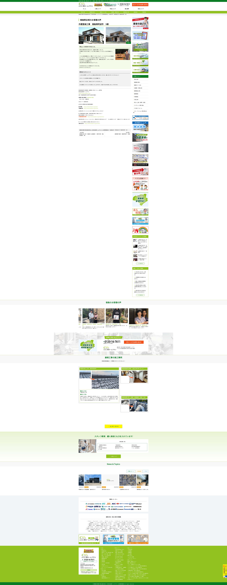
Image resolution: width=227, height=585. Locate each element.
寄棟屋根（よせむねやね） (95, 529)
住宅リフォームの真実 (119, 564)
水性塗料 (91, 522)
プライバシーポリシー (132, 558)
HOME (102, 548)
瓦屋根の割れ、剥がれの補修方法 (134, 570)
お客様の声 (104, 576)
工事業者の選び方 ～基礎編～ (121, 567)
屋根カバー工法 (103, 12)
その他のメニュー (131, 579)
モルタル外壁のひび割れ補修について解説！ (136, 576)
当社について (114, 456)
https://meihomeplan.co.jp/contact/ (92, 123)
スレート (131, 531)
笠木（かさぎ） (91, 526)
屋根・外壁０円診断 (119, 552)
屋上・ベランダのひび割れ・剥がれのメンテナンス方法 (138, 577)
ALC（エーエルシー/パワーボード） (128, 521)
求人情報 (129, 554)
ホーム (84, 8)
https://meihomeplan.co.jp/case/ (91, 106)
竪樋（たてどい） (104, 531)
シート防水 (136, 522)
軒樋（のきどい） (96, 531)
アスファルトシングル (124, 531)
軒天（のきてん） (123, 528)
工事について (117, 548)
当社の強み (130, 549)
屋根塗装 (135, 12)
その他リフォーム (138, 108)
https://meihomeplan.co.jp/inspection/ (95, 116)
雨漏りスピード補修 (119, 551)
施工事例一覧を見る (114, 426)
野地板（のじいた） (135, 525)
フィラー (101, 521)
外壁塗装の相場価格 (105, 573)
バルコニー (110, 522)
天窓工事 (136, 99)
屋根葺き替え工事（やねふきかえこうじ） (104, 525)
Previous (77, 318)
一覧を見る (141, 263)
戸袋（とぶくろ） (113, 526)
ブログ (146, 471)
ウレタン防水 (129, 522)
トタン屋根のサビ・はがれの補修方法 (135, 567)
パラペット (111, 531)
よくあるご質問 (131, 557)
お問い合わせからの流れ (119, 554)
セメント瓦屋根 (117, 524)
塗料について (130, 560)
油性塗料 (138, 521)
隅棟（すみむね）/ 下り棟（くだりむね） (129, 529)
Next (149, 318)
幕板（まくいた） (128, 526)
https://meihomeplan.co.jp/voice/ (91, 108)
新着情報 (139, 471)
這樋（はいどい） (137, 526)
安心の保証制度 (118, 561)
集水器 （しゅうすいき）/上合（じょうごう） (95, 528)
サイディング (117, 521)
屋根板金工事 (126, 12)
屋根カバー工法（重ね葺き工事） (108, 552)
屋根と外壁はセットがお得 (120, 577)
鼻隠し (89, 531)
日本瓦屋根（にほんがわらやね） (127, 524)
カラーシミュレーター (119, 555)
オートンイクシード (119, 558)
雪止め (114, 525)
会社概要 (129, 551)
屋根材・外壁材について (132, 561)
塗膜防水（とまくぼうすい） (94, 524)
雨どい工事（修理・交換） (140, 102)
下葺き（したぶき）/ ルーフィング (124, 525)
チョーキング (95, 521)
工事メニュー (103, 549)
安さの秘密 (104, 570)
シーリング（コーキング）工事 (100, 522)
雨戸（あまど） (121, 526)
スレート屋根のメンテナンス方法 (134, 564)
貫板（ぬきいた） (138, 528)
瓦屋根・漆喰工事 (115, 12)
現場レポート (131, 471)
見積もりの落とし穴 (119, 573)
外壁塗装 (144, 12)
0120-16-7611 (125, 4)
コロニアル (137, 531)
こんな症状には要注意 (119, 560)
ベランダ (115, 522)
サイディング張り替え (139, 105)
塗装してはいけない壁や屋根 (120, 570)
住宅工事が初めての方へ (119, 549)
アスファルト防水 (122, 522)
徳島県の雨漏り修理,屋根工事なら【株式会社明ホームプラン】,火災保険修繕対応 (109, 584)
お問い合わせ (130, 555)
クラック (89, 521)
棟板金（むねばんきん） (113, 528)
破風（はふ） (130, 528)
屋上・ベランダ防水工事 (106, 555)
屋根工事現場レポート (106, 577)
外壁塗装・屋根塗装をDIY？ (120, 576)
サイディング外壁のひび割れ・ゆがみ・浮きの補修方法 (138, 573)
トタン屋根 (137, 524)
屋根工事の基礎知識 (119, 579)
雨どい (106, 528)
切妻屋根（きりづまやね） (107, 529)
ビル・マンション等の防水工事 (140, 111)
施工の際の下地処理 (119, 557)
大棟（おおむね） (116, 529)
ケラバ (87, 529)
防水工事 (83, 12)
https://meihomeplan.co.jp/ (84, 93)
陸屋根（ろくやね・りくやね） (106, 524)
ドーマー (140, 529)
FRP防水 (116, 531)
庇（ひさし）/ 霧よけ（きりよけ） (101, 526)
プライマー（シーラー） (109, 521)
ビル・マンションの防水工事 (107, 567)
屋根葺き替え (92, 12)
